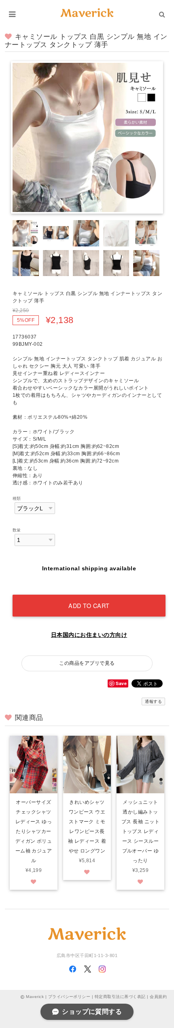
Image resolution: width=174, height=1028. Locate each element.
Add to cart (89, 605)
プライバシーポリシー (69, 996)
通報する (153, 701)
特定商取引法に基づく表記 (120, 996)
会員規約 (158, 996)
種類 (17, 498)
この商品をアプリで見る (87, 663)
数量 (17, 530)
